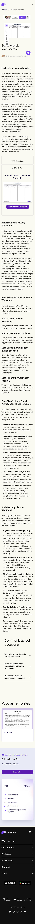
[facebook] (10, 911)
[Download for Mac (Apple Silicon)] (10, 883)
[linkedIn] (17, 911)
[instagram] (14, 911)
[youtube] (25, 911)
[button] (32, 4)
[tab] (17, 161)
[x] (21, 911)
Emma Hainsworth (13, 56)
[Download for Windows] (25, 883)
